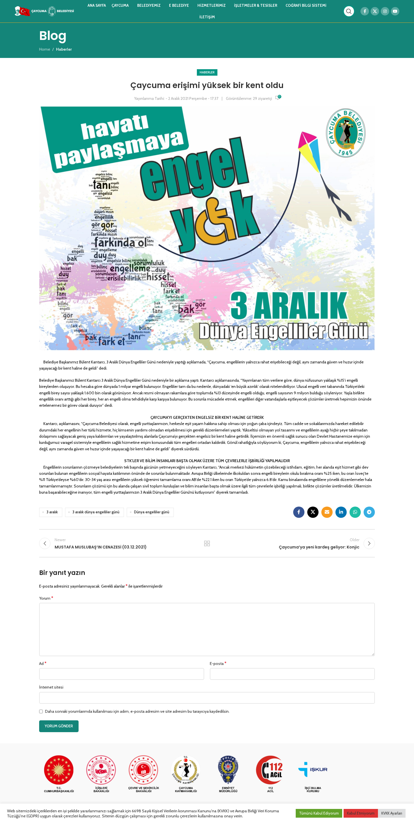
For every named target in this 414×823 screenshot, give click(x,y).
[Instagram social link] (385, 11)
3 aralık (52, 512)
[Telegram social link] (369, 512)
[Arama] (349, 11)
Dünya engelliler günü (151, 512)
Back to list (207, 543)
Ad (42, 663)
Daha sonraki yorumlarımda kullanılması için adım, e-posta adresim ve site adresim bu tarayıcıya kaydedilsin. (137, 711)
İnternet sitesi (51, 687)
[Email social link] (327, 512)
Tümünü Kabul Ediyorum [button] (319, 813)
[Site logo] (44, 10)
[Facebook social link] (364, 11)
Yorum (46, 598)
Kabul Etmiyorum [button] (361, 813)
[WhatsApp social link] (355, 512)
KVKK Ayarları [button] (391, 813)
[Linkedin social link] (341, 512)
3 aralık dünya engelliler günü (95, 512)
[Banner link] (59, 774)
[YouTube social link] (395, 11)
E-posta (218, 663)
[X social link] (375, 11)
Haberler (207, 72)
